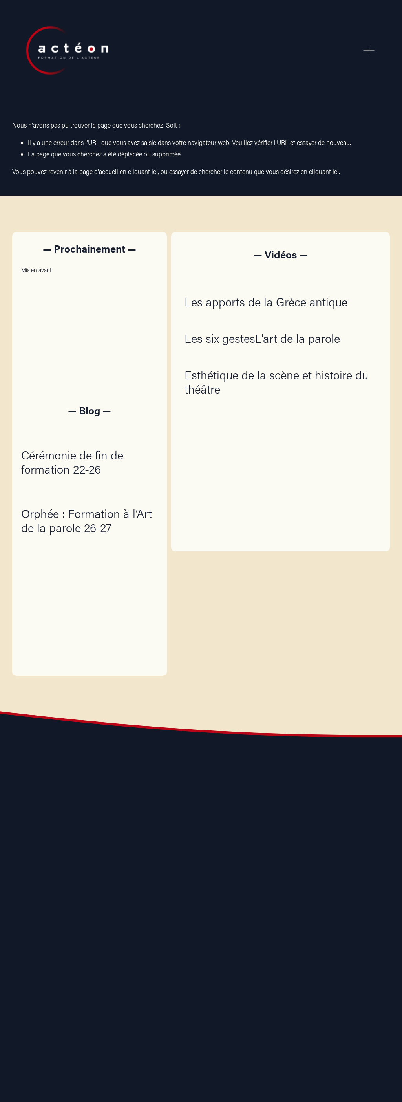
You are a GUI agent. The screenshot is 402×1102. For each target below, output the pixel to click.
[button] (144, 269)
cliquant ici (143, 171)
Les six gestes (220, 338)
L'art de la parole (297, 338)
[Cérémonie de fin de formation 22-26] (89, 431)
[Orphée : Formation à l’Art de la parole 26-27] (89, 490)
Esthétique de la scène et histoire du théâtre (276, 382)
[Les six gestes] (220, 322)
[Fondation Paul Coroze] (236, 910)
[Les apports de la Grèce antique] (266, 286)
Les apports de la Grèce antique (266, 301)
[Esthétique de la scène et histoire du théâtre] (281, 359)
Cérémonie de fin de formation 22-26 (72, 462)
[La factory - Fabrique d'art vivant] (165, 910)
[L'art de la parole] (297, 322)
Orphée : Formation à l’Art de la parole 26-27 (86, 520)
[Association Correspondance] (94, 910)
